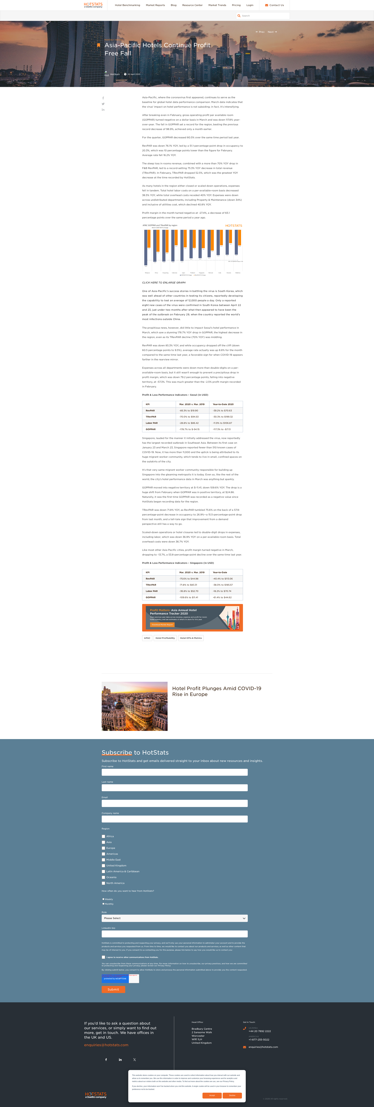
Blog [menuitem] (173, 5)
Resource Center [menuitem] (192, 5)
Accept (212, 1095)
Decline (232, 1095)
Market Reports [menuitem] (155, 5)
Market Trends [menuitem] (217, 5)
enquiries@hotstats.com (106, 1045)
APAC (147, 638)
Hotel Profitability (165, 638)
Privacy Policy (164, 965)
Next (271, 32)
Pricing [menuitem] (236, 5)
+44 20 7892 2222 (260, 1031)
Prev (262, 32)
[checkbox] (175, 860)
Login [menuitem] (249, 5)
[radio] (175, 899)
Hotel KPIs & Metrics (191, 638)
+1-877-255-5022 (259, 1039)
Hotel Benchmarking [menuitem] (127, 5)
